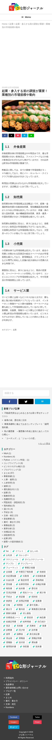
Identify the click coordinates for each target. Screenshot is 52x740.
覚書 (44, 626)
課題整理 (8, 535)
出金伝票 (10, 580)
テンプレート (27, 563)
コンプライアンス (12, 463)
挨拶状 (9, 601)
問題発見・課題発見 (13, 502)
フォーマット (12, 568)
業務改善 (8, 525)
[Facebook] (5, 135)
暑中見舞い (35, 605)
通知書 (35, 642)
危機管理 (8, 499)
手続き (7, 512)
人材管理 (8, 483)
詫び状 (22, 630)
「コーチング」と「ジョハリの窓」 (20, 438)
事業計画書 (30, 568)
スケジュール (12, 559)
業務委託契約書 (39, 609)
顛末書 (39, 646)
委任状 (35, 588)
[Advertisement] (26, 57)
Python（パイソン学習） (15, 460)
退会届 (9, 638)
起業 (15, 330)
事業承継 (8, 476)
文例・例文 (9, 515)
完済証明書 (11, 592)
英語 (8, 626)
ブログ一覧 (11, 691)
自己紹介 (42, 622)
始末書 (22, 588)
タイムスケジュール (34, 559)
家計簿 (43, 592)
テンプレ (10, 563)
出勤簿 (26, 576)
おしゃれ (34, 551)
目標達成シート (13, 617)
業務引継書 (11, 613)
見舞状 (33, 626)
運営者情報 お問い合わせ (17, 688)
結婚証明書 (11, 622)
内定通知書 (11, 576)
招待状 (35, 597)
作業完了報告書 (26, 572)
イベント (19, 551)
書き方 (9, 609)
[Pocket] (18, 135)
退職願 (9, 642)
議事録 (20, 634)
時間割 (20, 605)
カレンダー (24, 555)
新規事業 (8, 519)
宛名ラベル (28, 592)
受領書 (9, 584)
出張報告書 (41, 576)
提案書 (39, 601)
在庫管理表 (24, 584)
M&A (6, 453)
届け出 (7, 509)
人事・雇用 (9, 479)
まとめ (7, 473)
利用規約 (10, 678)
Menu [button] (28, 17)
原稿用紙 (40, 580)
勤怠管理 (25, 580)
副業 (6, 493)
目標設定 (8, 532)
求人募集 (27, 613)
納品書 (43, 617)
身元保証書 (35, 634)
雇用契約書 (11, 646)
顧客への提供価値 (12, 542)
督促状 (30, 617)
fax (7, 551)
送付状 (22, 642)
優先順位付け (10, 489)
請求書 (35, 630)
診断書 (9, 630)
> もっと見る (44, 443)
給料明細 (27, 622)
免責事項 (10, 684)
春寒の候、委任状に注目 (15, 420)
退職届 (22, 638)
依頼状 (43, 572)
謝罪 (8, 634)
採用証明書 (24, 601)
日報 (8, 605)
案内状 (22, 609)
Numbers (8, 457)
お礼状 (9, 555)
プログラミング (11, 470)
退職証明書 (37, 638)
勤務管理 (8, 496)
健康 (6, 486)
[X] (11, 135)
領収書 (26, 646)
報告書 (9, 588)
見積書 (20, 626)
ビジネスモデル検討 (13, 466)
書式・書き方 (10, 522)
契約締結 (8, 506)
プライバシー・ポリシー (17, 681)
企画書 (9, 572)
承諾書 (22, 597)
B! (42, 401)
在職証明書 (41, 584)
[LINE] (31, 135)
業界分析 (8, 528)
